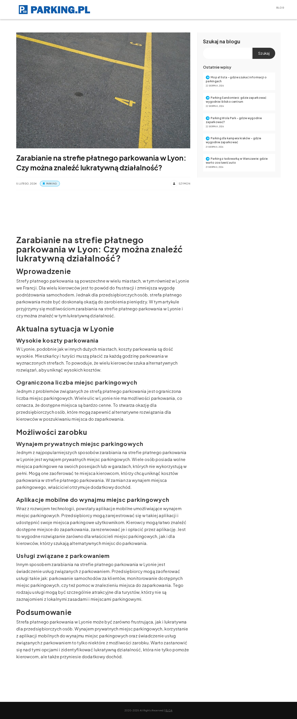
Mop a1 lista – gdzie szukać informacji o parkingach (236, 79)
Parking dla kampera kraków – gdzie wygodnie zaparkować (233, 140)
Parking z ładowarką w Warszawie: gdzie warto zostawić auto (237, 160)
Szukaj (211, 41)
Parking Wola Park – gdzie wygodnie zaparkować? (234, 120)
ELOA (168, 710)
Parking (51, 183)
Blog (280, 7)
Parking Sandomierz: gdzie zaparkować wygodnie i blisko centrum (236, 99)
